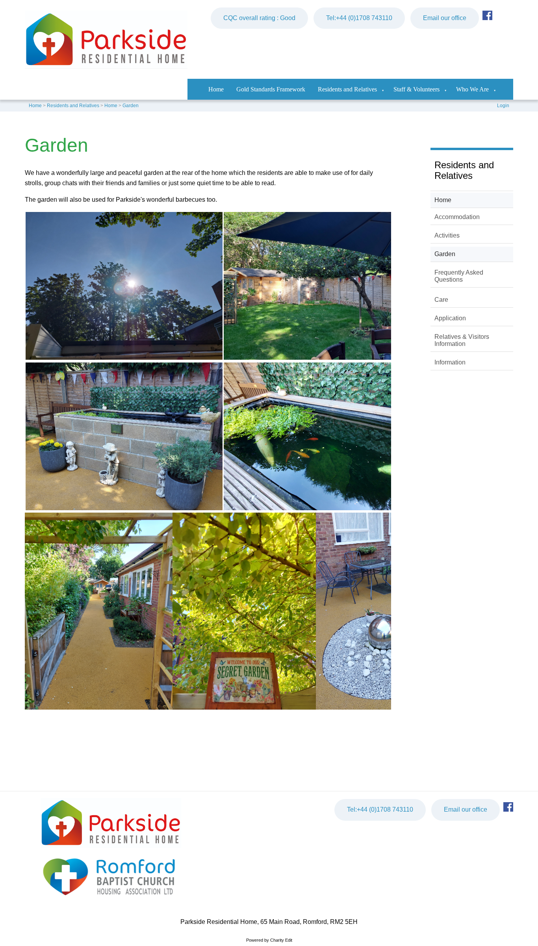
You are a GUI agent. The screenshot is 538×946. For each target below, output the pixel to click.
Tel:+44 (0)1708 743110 (359, 18)
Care (441, 299)
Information (450, 362)
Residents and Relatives (347, 89)
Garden (130, 105)
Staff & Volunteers (416, 89)
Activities (447, 235)
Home (216, 89)
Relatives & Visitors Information (461, 340)
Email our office (444, 18)
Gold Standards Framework (270, 89)
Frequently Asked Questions (458, 276)
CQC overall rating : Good (259, 18)
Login (503, 105)
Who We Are (472, 89)
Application (450, 318)
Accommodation (457, 217)
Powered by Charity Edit (269, 940)
